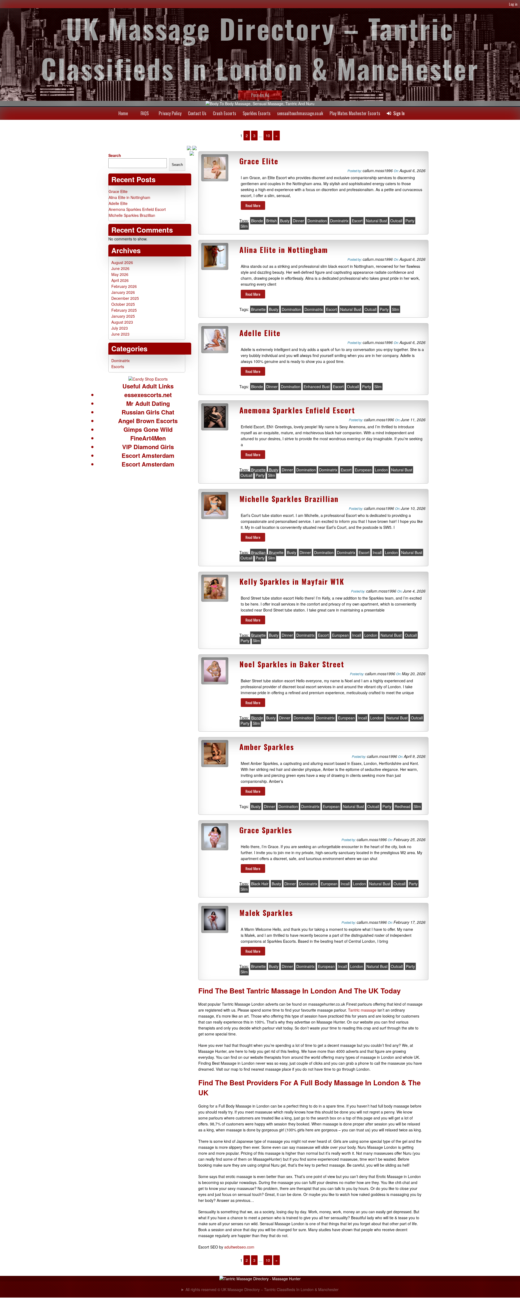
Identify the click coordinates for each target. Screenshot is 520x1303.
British (271, 220)
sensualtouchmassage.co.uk (300, 113)
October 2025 (123, 304)
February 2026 (124, 286)
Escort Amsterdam (148, 455)
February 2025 (124, 310)
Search (114, 155)
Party (409, 220)
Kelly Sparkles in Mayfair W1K (291, 581)
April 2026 (120, 280)
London (381, 469)
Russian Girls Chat (148, 412)
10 (268, 135)
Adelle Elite (260, 332)
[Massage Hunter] (260, 1278)
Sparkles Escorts (257, 113)
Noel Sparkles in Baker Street (291, 664)
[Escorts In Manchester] (148, 379)
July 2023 (119, 328)
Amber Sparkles (266, 746)
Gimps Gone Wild (148, 429)
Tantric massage (362, 1010)
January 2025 (123, 316)
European (363, 469)
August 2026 (122, 262)
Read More (252, 205)
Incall (377, 552)
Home (123, 113)
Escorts (117, 366)
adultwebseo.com (239, 1247)
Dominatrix (339, 220)
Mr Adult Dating (148, 403)
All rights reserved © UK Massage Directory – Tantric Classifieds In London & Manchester (262, 1289)
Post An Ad (260, 95)
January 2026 (123, 292)
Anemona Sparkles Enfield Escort (297, 410)
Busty (285, 220)
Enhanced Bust (317, 386)
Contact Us (197, 113)
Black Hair (259, 883)
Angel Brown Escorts (148, 420)
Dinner (298, 220)
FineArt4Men (148, 438)
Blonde (257, 220)
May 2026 (119, 274)
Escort (357, 220)
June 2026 (120, 268)
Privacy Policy (170, 113)
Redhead (402, 806)
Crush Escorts (224, 113)
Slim (244, 226)
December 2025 (125, 298)
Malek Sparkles (266, 912)
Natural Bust (376, 220)
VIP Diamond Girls (148, 446)
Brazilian (258, 552)
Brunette (258, 309)
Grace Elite (258, 161)
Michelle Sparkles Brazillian (289, 498)
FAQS (145, 113)
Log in (513, 4)
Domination (317, 220)
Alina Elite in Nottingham (283, 249)
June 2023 (120, 334)
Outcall (396, 220)
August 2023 (122, 322)
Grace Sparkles (265, 830)
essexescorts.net (148, 394)
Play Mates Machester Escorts (355, 113)
